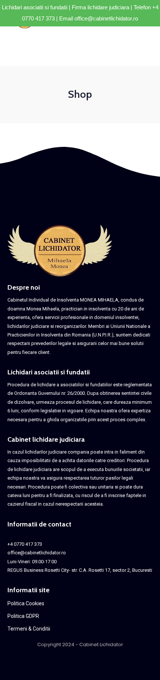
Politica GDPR (23, 616)
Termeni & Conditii (28, 629)
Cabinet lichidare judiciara (46, 439)
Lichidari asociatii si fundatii (48, 372)
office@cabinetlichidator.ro (106, 18)
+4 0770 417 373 (24, 544)
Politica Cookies (25, 603)
